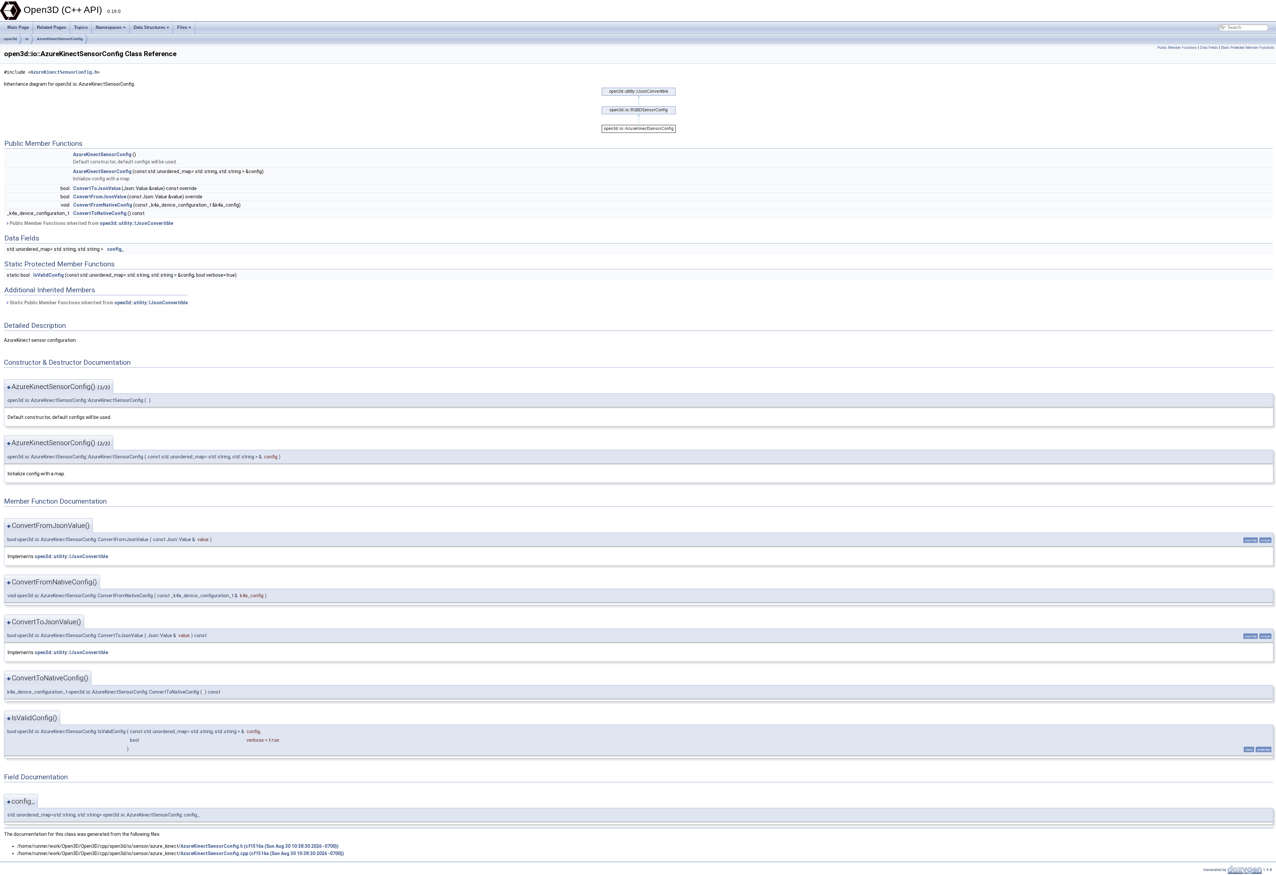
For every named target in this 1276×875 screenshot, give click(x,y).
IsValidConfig (48, 275)
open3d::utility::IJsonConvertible (136, 223)
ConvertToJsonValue (97, 188)
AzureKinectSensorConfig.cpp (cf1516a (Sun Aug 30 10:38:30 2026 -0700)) (262, 853)
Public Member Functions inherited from (91, 223)
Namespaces (109, 27)
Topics (81, 27)
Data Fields (1209, 48)
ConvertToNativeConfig (100, 213)
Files (182, 27)
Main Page (18, 27)
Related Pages (51, 27)
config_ (115, 249)
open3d (10, 39)
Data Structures (149, 27)
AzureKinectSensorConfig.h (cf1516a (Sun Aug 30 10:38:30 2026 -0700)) (259, 846)
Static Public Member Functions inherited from (98, 302)
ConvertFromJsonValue (99, 196)
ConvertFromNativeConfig (102, 205)
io (27, 39)
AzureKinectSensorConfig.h (64, 72)
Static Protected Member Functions (1247, 48)
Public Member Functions (1177, 48)
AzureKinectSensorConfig (60, 39)
